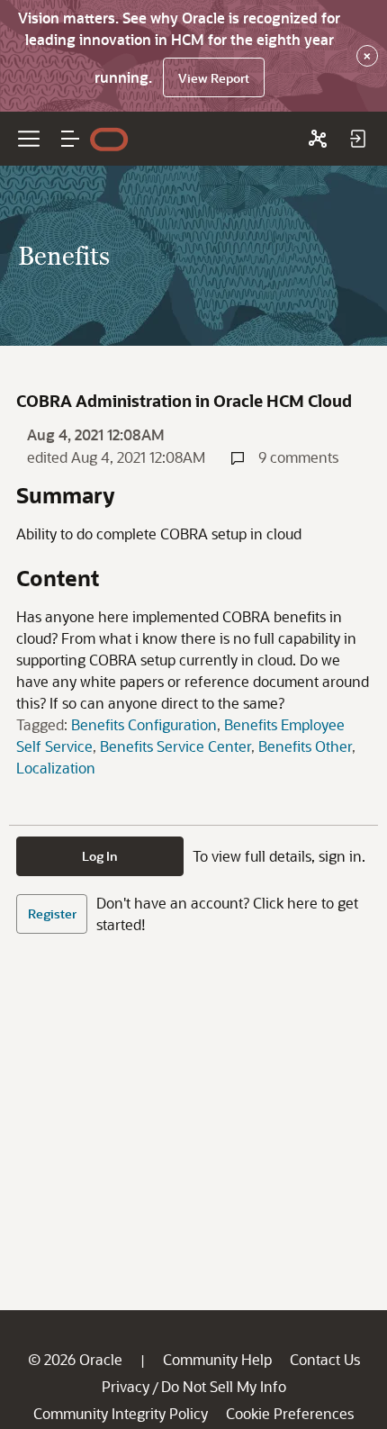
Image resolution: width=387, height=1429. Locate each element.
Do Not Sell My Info (223, 1386)
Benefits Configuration (144, 724)
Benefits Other (305, 746)
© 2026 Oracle (75, 1359)
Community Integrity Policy (120, 1413)
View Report (213, 77)
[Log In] (357, 139)
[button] (70, 138)
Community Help (217, 1359)
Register (52, 913)
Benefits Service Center (175, 746)
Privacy (125, 1386)
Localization (55, 767)
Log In (100, 855)
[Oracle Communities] (317, 138)
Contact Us (325, 1359)
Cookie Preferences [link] (290, 1413)
